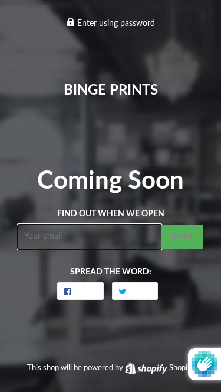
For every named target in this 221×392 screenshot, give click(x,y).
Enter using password (115, 23)
